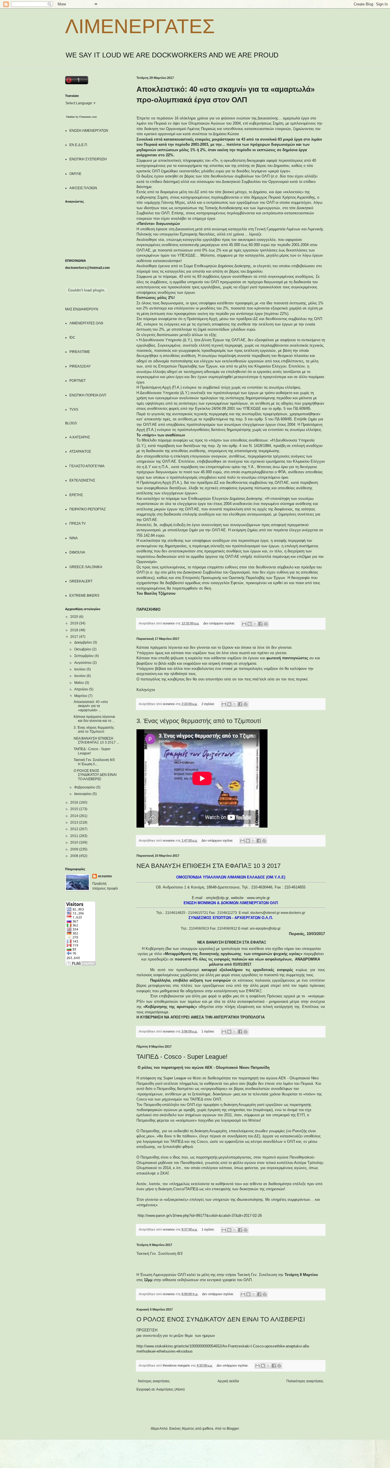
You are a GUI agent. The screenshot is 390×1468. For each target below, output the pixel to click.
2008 (74, 856)
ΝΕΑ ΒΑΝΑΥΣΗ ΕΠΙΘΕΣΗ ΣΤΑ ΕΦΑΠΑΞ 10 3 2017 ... (96, 740)
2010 (74, 842)
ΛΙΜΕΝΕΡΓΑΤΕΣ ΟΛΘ (86, 323)
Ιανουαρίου (83, 794)
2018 (74, 630)
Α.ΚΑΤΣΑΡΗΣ (79, 437)
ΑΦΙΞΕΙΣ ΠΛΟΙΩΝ (83, 188)
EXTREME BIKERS (84, 596)
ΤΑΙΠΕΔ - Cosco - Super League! (182, 1056)
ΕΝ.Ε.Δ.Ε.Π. (78, 145)
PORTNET (77, 381)
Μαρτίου (81, 696)
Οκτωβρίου (83, 649)
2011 (74, 836)
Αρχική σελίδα (228, 1381)
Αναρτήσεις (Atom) (170, 1389)
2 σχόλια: (208, 704)
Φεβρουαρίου (85, 787)
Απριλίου (81, 689)
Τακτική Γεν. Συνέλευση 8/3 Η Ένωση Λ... (95, 762)
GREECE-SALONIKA (85, 567)
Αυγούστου (83, 663)
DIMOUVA (77, 552)
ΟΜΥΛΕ (75, 174)
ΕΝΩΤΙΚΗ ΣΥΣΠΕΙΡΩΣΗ (88, 159)
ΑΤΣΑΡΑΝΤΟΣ (80, 452)
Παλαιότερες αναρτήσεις (304, 1381)
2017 (74, 637)
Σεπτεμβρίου (84, 656)
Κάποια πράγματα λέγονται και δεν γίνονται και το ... (94, 719)
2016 (74, 802)
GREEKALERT (81, 581)
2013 (74, 822)
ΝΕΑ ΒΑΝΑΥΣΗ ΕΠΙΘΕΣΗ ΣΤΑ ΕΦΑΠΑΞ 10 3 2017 (208, 865)
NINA (73, 538)
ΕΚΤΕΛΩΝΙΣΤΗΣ (82, 480)
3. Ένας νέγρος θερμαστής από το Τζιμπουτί (198, 720)
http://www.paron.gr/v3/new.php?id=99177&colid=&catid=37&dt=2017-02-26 (200, 1215)
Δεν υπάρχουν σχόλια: (219, 623)
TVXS (73, 410)
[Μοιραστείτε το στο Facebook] (260, 624)
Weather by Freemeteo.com (81, 116)
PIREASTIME (79, 352)
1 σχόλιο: (208, 1031)
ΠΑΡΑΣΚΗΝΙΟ (148, 609)
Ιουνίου (80, 676)
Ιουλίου (80, 669)
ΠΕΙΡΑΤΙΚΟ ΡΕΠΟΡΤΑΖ (87, 509)
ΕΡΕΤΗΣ (76, 495)
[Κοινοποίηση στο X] (255, 624)
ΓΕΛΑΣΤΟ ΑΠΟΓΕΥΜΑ (86, 466)
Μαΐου (79, 683)
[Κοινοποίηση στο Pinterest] (266, 624)
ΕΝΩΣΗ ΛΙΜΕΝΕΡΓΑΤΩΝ (88, 131)
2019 (74, 623)
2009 (74, 849)
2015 (74, 809)
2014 (74, 816)
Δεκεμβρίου (83, 642)
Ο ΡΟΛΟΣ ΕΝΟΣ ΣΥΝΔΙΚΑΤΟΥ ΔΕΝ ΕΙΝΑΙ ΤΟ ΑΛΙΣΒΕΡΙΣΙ (220, 1319)
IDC (72, 337)
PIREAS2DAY (80, 366)
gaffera (207, 1429)
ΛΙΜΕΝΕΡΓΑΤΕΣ (140, 26)
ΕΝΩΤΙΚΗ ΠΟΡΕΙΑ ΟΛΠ (87, 395)
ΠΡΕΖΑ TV (77, 524)
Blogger (233, 1429)
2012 (74, 829)
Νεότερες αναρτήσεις (154, 1381)
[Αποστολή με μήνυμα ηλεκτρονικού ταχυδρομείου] (244, 624)
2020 (74, 617)
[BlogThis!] (249, 624)
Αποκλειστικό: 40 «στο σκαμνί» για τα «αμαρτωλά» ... (91, 706)
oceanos (105, 876)
